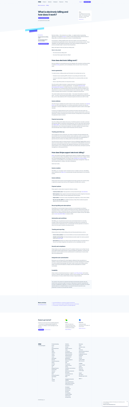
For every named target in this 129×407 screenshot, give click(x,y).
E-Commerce (67, 351)
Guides (80, 345)
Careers (80, 366)
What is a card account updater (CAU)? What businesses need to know (66, 303)
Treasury (53, 380)
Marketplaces (67, 358)
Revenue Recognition (55, 375)
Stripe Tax (63, 172)
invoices (64, 36)
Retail (66, 376)
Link (52, 366)
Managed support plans (83, 376)
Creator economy (68, 365)
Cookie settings (82, 359)
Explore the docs (82, 328)
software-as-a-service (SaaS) (80, 158)
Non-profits (67, 372)
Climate (53, 354)
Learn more (81, 19)
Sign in (80, 1)
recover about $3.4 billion (59, 213)
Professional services (69, 373)
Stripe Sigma (54, 376)
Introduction (40, 35)
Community (81, 349)
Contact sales (86, 1)
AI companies (67, 363)
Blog (79, 348)
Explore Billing (68, 329)
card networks (84, 191)
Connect (53, 355)
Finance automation (68, 354)
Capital (53, 351)
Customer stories (82, 347)
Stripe (53, 155)
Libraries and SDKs (68, 394)
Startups (66, 347)
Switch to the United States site (109, 404)
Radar (53, 373)
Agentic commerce (68, 348)
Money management (69, 359)
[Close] (127, 402)
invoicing (58, 64)
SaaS (66, 362)
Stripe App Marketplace (69, 381)
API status (67, 391)
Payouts (53, 372)
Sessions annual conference (84, 351)
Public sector (67, 375)
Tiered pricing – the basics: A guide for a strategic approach (64, 305)
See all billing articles (42, 304)
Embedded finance (68, 352)
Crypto (53, 356)
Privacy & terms (81, 352)
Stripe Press (81, 369)
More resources (41, 5)
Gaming (66, 366)
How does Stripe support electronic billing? (42, 40)
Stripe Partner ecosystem (69, 383)
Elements (53, 359)
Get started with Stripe (43, 17)
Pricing (66, 1)
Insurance (67, 369)
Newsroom (81, 367)
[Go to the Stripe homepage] (39, 344)
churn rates (60, 238)
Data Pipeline (54, 358)
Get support (81, 374)
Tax (52, 378)
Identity (53, 362)
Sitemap (80, 358)
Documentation (68, 388)
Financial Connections (55, 361)
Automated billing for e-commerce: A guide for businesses (64, 302)
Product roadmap (82, 364)
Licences (80, 356)
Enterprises (67, 345)
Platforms (67, 361)
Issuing (53, 365)
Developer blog (68, 397)
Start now (41, 329)
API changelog (67, 392)
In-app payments (68, 356)
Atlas (53, 347)
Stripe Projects (68, 395)
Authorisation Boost (55, 348)
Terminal (53, 379)
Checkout (53, 352)
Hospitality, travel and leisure (70, 368)
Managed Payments (55, 368)
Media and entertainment (69, 370)
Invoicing (53, 363)
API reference (67, 390)
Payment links (54, 369)
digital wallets (56, 124)
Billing (47, 5)
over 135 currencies (78, 273)
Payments (53, 370)
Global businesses (68, 355)
